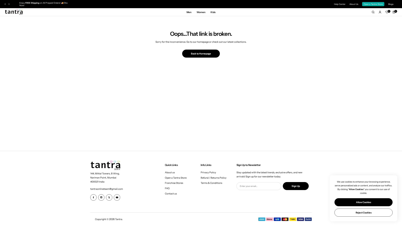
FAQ (167, 188)
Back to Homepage (201, 53)
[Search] (373, 12)
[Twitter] (109, 197)
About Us (353, 4)
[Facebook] (93, 197)
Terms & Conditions (211, 182)
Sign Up (296, 186)
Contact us (171, 193)
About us (170, 172)
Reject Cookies (364, 212)
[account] (380, 12)
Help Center (339, 4)
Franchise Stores (174, 182)
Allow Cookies (363, 202)
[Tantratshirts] (14, 12)
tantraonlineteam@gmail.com (106, 188)
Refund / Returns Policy (213, 177)
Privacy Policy (208, 172)
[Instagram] (101, 197)
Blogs (390, 4)
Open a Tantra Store (373, 4)
